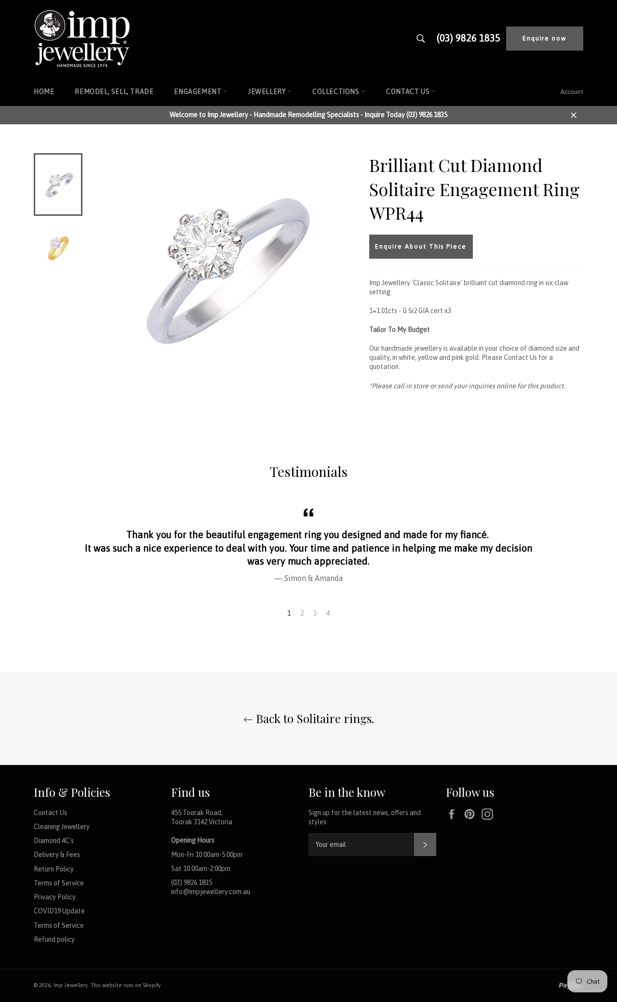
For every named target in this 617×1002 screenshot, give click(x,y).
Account (572, 91)
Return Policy (54, 869)
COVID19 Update (59, 911)
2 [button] (302, 613)
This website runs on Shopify (126, 985)
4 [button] (328, 613)
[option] (308, 544)
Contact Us (408, 91)
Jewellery (267, 91)
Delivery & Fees (57, 854)
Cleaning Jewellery (62, 827)
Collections (336, 91)
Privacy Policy (55, 897)
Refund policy (54, 939)
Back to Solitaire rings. (313, 718)
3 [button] (315, 613)
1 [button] (289, 613)
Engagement (198, 91)
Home (44, 91)
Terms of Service (59, 883)
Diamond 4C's (54, 840)
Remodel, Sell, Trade (114, 91)
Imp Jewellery (71, 985)
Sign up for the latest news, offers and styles (364, 817)
